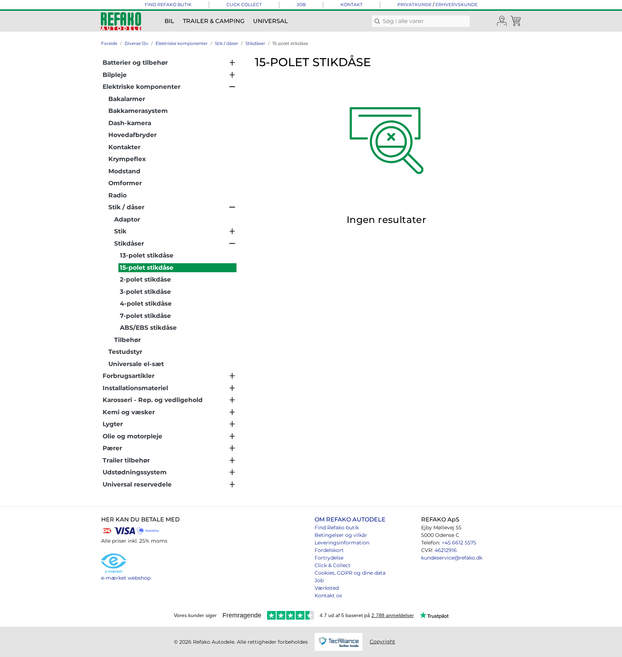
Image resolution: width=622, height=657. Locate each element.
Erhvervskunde (457, 4)
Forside (109, 43)
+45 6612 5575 (459, 542)
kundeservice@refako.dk (451, 558)
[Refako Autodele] (121, 21)
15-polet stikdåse (290, 43)
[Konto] (502, 21)
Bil (169, 21)
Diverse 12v (136, 43)
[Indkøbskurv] (516, 21)
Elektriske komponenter (182, 43)
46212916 (445, 550)
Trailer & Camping (213, 21)
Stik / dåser (226, 43)
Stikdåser (255, 43)
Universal (270, 21)
